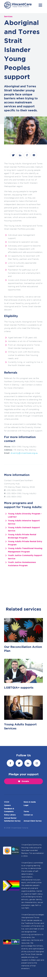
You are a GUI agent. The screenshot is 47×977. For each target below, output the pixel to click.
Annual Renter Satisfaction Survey (12, 819)
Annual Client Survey (33, 821)
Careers (7, 805)
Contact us (28, 815)
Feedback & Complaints (9, 810)
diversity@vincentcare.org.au (24, 453)
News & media (30, 802)
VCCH (6, 802)
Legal (26, 805)
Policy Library (10, 815)
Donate (25, 781)
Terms (26, 811)
